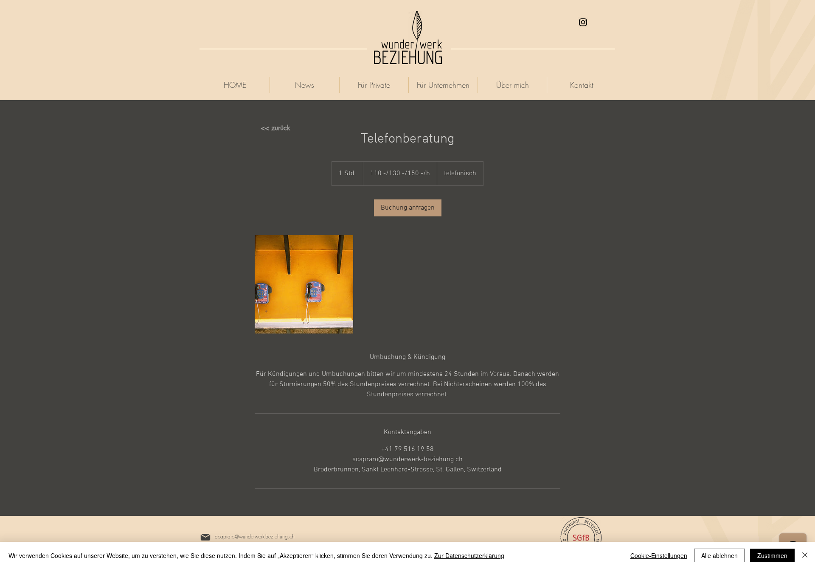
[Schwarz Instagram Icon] (583, 22)
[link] (407, 207)
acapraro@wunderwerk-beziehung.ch (255, 536)
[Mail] (205, 537)
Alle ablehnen (719, 555)
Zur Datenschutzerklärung (469, 555)
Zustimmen (772, 555)
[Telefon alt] (304, 284)
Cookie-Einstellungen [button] (658, 555)
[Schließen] (805, 555)
